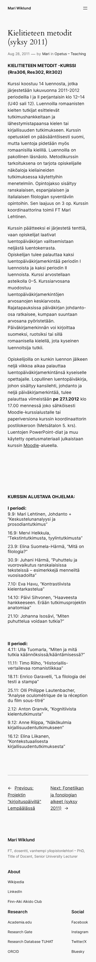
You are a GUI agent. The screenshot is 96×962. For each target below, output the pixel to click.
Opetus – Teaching (70, 54)
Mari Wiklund (19, 8)
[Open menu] (85, 8)
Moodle (31, 445)
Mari (45, 54)
